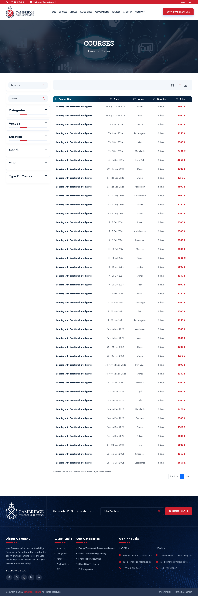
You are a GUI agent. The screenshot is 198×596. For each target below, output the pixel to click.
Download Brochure (178, 12)
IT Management (86, 569)
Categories (86, 12)
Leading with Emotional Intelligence (74, 106)
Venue (140, 99)
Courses (63, 12)
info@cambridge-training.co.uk (44, 2)
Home (53, 12)
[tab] (173, 85)
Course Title (65, 99)
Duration (161, 99)
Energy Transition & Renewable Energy (96, 548)
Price (182, 99)
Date (116, 99)
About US (127, 12)
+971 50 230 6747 (17, 2)
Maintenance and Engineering (92, 553)
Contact (140, 12)
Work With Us (63, 564)
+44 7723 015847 (168, 568)
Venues (73, 12)
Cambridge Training (32, 592)
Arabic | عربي (186, 2)
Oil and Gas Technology (89, 564)
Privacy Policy (164, 592)
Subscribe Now (177, 511)
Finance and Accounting (89, 559)
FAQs (59, 569)
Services (116, 12)
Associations (102, 12)
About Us (61, 548)
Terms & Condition (183, 592)
